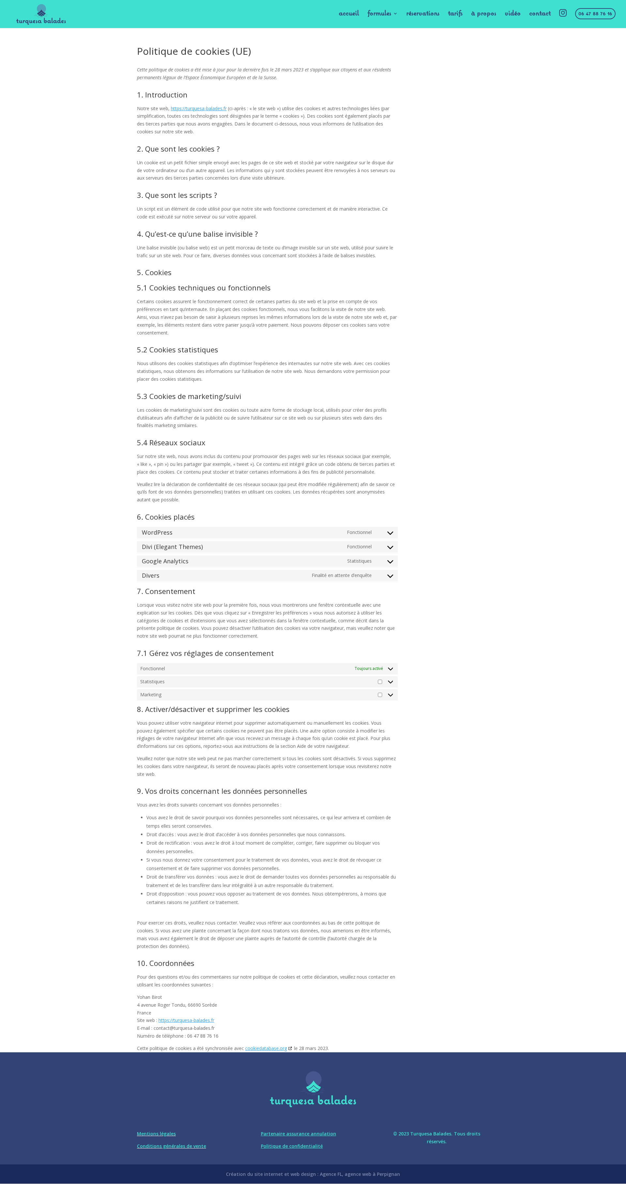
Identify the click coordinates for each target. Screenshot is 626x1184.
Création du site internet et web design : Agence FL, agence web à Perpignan (313, 1174)
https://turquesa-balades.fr (199, 108)
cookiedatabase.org (266, 1048)
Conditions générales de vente (171, 1146)
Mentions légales (156, 1134)
